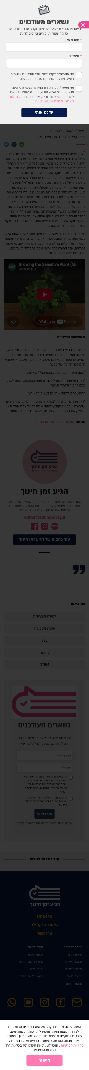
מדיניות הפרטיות (72, 1045)
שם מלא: (72, 40)
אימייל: (74, 56)
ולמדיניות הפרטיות (49, 101)
